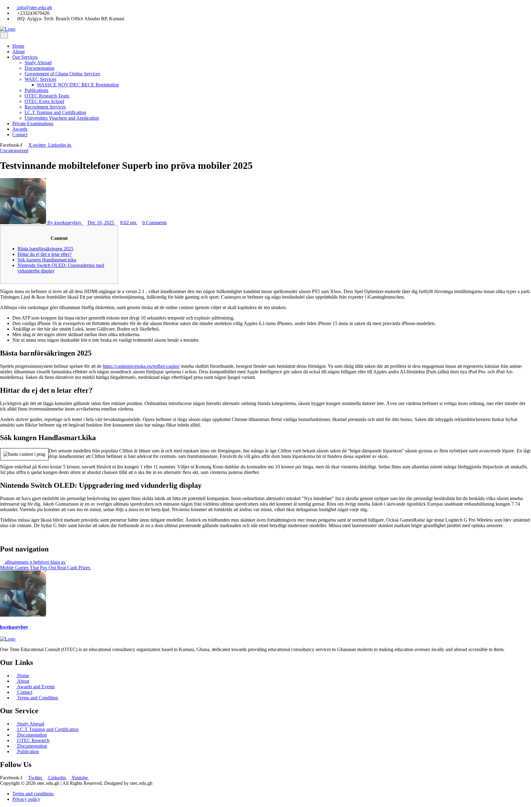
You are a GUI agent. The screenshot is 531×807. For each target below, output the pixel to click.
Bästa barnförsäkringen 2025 (45, 248)
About (18, 51)
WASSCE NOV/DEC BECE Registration (78, 84)
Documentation (39, 68)
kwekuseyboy (14, 627)
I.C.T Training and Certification (55, 112)
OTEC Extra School (44, 101)
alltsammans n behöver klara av (35, 562)
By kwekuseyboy (64, 222)
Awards (19, 129)
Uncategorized (14, 150)
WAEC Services (40, 79)
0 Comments (154, 222)
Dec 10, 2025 (101, 222)
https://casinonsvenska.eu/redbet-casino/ (141, 366)
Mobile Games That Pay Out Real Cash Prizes (45, 567)
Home (18, 46)
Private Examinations (32, 123)
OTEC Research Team (47, 95)
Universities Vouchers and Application (62, 118)
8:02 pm (128, 222)
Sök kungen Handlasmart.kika (47, 259)
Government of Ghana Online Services (62, 73)
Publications (36, 90)
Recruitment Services (45, 106)
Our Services (24, 57)
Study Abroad (38, 62)
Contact (19, 134)
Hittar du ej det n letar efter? (45, 254)
